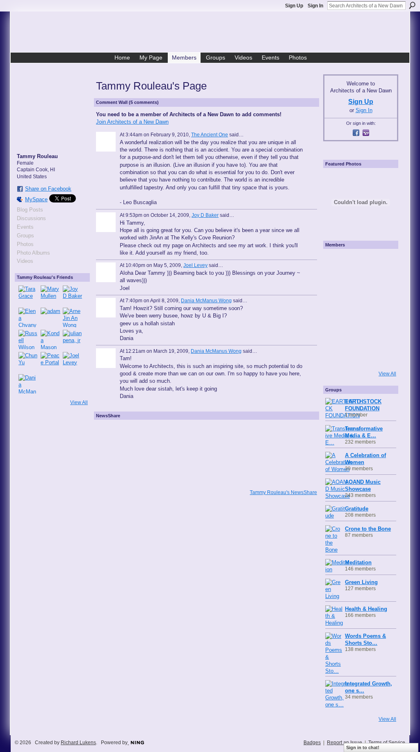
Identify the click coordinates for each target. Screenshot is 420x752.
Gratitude (356, 509)
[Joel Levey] (72, 362)
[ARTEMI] (337, 263)
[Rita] (337, 309)
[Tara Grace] (28, 295)
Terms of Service (386, 742)
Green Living (361, 582)
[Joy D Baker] (72, 295)
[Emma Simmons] (337, 355)
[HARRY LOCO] (337, 286)
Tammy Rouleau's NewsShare (283, 492)
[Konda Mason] (50, 340)
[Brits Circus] (383, 309)
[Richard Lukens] (360, 263)
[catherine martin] (360, 309)
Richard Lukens (78, 742)
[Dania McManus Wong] (28, 384)
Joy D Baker (205, 215)
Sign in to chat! (362, 747)
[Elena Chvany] (28, 317)
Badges (312, 742)
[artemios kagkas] (360, 286)
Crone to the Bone (368, 529)
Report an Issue (344, 742)
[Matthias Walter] (383, 263)
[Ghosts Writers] (360, 332)
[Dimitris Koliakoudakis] (383, 355)
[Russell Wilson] (28, 340)
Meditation (358, 562)
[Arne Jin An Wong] (72, 317)
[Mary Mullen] (50, 295)
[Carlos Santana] (383, 332)
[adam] (50, 317)
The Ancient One (209, 135)
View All (79, 402)
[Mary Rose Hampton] (337, 332)
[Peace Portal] (50, 362)
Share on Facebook (48, 189)
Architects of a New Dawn (213, 33)
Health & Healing (366, 609)
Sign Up (294, 6)
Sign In (315, 6)
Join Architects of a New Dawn (132, 122)
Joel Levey (195, 265)
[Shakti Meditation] (383, 286)
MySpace (36, 199)
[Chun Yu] (28, 362)
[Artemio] (360, 355)
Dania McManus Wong (206, 301)
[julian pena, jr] (72, 340)
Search (412, 5)
